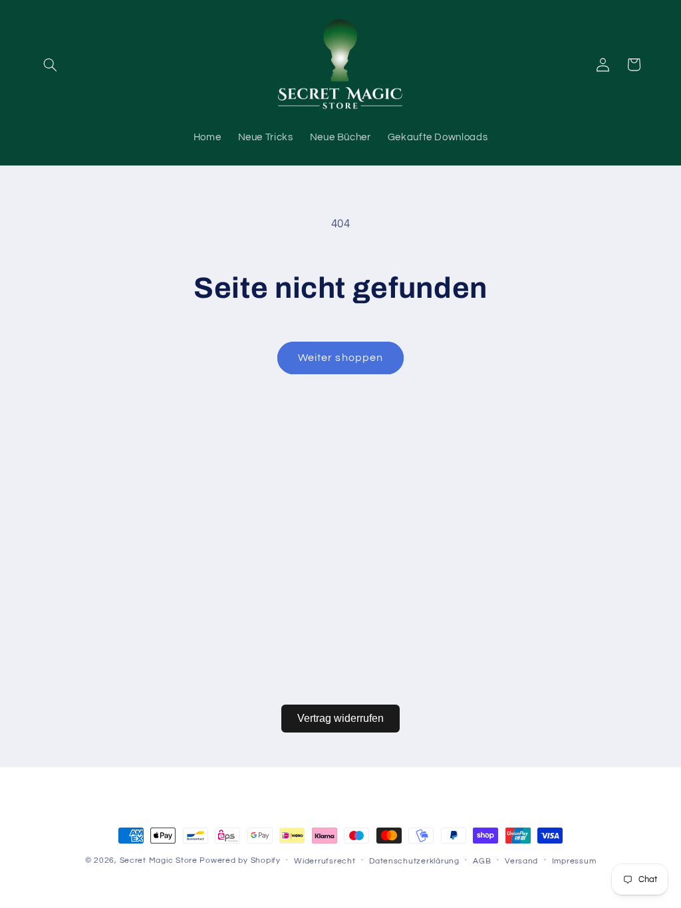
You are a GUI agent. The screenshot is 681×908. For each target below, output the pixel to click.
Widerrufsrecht (324, 861)
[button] (50, 64)
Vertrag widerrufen (340, 718)
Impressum (574, 861)
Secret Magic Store (159, 860)
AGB (482, 861)
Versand (521, 861)
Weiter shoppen (340, 357)
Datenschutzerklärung (414, 861)
